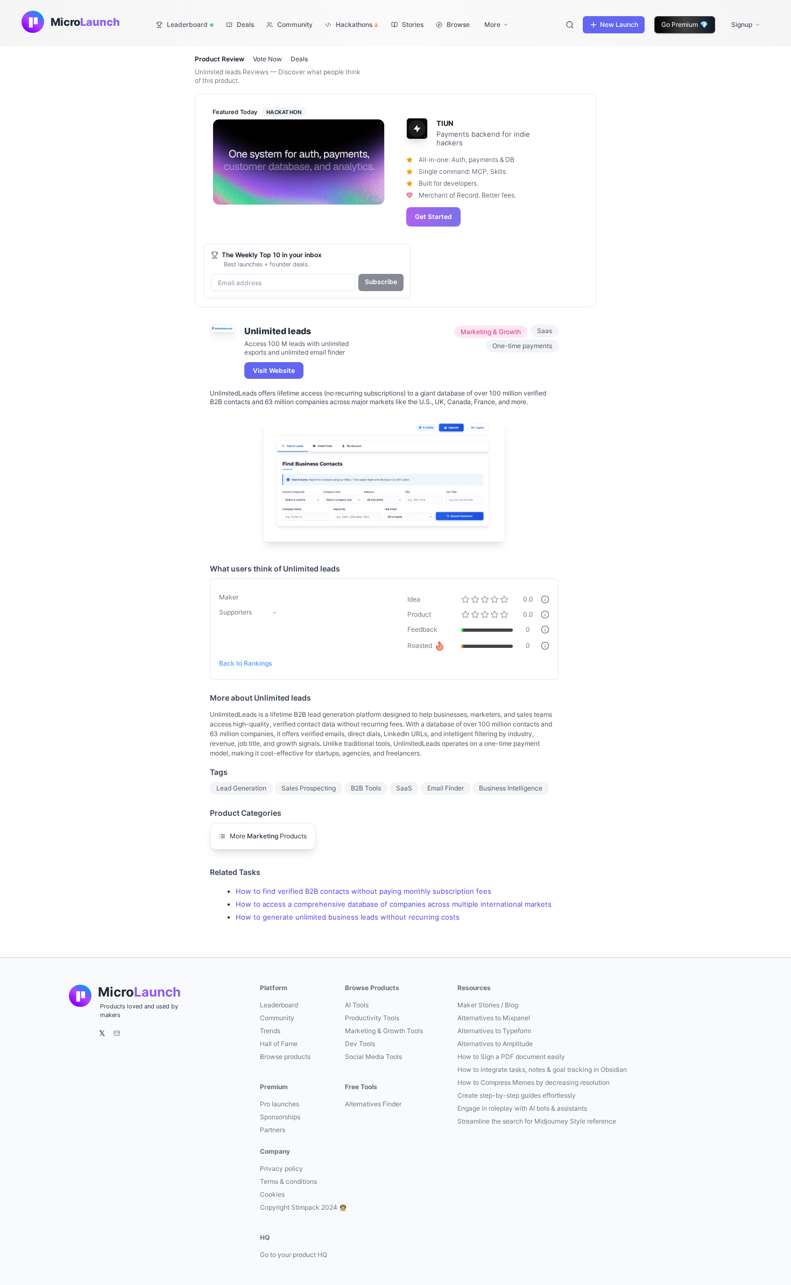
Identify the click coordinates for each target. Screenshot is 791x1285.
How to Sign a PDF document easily (511, 1057)
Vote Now (267, 59)
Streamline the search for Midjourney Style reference (536, 1121)
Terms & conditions (288, 1181)
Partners (272, 1130)
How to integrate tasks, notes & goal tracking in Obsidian (542, 1069)
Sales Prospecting (308, 788)
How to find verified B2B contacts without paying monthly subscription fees (363, 891)
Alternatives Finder (373, 1104)
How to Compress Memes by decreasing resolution (533, 1082)
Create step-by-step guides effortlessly (516, 1095)
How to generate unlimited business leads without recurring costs (348, 917)
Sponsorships (280, 1117)
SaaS (404, 788)
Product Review (219, 59)
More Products (268, 836)
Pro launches (279, 1104)
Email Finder (445, 788)
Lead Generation (241, 788)
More (492, 24)
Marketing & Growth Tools (384, 1031)
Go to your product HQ (293, 1255)
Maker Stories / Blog (487, 1005)
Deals (299, 59)
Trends (270, 1031)
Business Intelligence (510, 788)
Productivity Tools (372, 1018)
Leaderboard (279, 1005)
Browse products (285, 1057)
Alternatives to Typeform (494, 1031)
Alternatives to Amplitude (495, 1044)
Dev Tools (360, 1044)
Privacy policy (281, 1168)
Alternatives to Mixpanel (493, 1018)
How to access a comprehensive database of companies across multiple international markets (394, 904)
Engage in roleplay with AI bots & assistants (522, 1108)
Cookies (272, 1194)
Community (277, 1018)
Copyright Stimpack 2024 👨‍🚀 (303, 1207)
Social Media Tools (373, 1057)
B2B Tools (366, 788)
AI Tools (357, 1005)
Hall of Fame (279, 1044)
